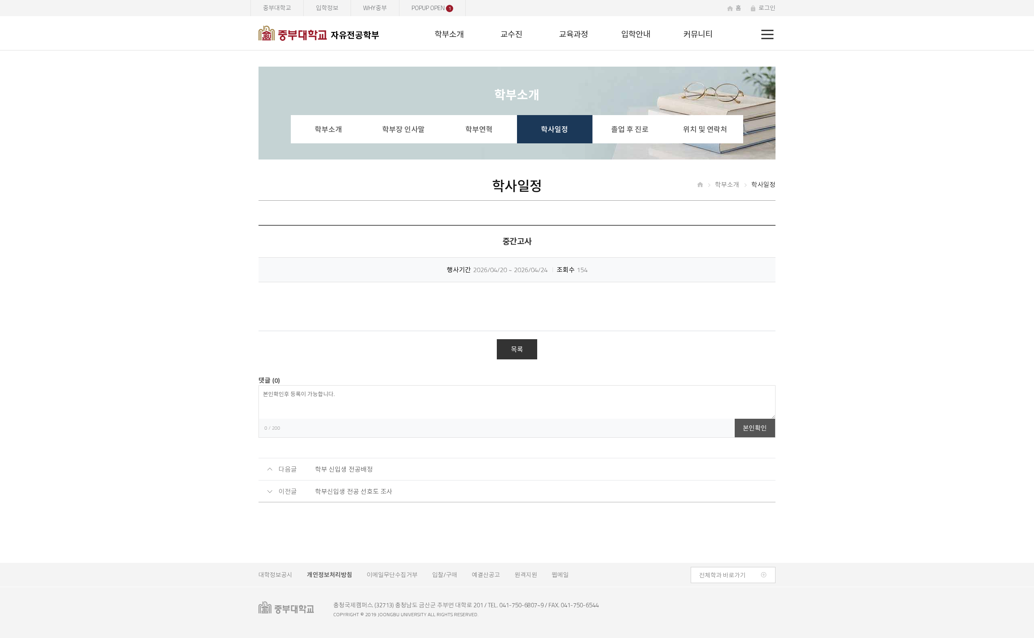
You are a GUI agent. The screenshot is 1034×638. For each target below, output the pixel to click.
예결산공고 (486, 574)
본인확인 (755, 428)
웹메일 (560, 574)
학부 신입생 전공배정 (344, 469)
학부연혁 (479, 129)
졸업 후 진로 (630, 129)
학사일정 (554, 129)
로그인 (767, 8)
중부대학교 (277, 8)
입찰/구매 (444, 574)
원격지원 (526, 574)
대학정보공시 (275, 574)
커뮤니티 (697, 34)
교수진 (511, 34)
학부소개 (449, 34)
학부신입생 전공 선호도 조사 (354, 491)
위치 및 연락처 (705, 129)
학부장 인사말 (403, 129)
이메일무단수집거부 (392, 574)
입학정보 (327, 8)
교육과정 (573, 34)
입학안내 (635, 34)
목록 (517, 349)
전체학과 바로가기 (722, 575)
